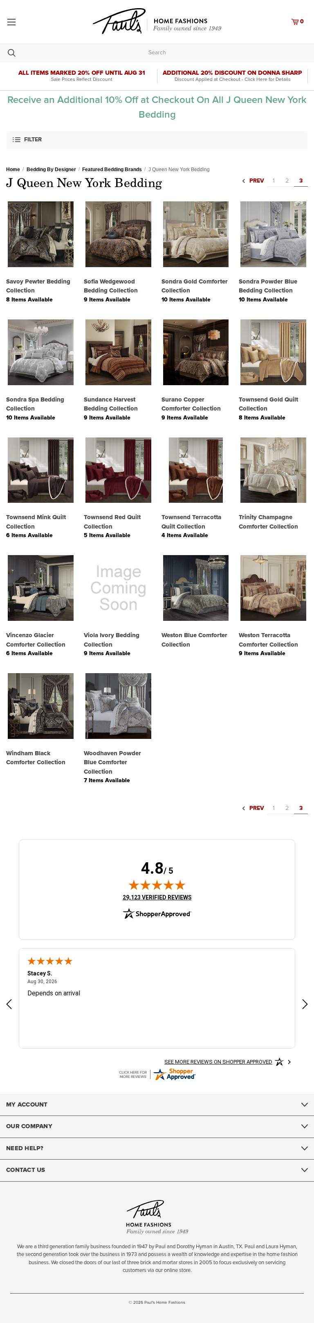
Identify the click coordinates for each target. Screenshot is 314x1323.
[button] (157, 140)
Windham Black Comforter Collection (35, 758)
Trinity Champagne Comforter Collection (268, 522)
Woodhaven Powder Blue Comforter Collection (112, 762)
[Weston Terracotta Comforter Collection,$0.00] (273, 588)
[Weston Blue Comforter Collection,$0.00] (196, 588)
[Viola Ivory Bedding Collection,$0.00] (118, 588)
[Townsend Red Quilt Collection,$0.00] (118, 470)
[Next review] (305, 1005)
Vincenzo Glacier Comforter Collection (35, 640)
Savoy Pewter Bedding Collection (38, 286)
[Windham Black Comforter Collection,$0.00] (41, 706)
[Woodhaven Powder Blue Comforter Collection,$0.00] (118, 706)
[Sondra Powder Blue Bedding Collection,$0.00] (273, 234)
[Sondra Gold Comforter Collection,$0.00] (196, 234)
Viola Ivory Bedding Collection (111, 640)
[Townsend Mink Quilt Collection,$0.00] (41, 470)
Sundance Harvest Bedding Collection (111, 404)
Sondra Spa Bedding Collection (35, 404)
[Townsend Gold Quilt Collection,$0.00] (273, 352)
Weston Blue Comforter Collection (194, 640)
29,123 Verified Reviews (157, 897)
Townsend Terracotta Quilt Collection (191, 522)
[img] (157, 884)
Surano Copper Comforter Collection (191, 404)
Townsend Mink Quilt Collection (36, 522)
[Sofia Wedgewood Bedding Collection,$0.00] (118, 234)
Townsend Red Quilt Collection (112, 522)
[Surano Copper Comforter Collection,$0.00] (196, 352)
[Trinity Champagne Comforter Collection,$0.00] (273, 470)
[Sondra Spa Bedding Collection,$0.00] (41, 352)
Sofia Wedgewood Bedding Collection (111, 286)
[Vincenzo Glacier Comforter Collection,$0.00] (41, 588)
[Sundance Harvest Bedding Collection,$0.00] (118, 352)
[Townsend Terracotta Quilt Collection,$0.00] (196, 470)
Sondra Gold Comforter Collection (194, 286)
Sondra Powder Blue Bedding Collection (268, 286)
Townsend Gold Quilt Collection (268, 404)
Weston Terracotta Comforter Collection (268, 640)
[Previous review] (9, 1005)
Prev (256, 181)
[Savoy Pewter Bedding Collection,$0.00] (41, 234)
